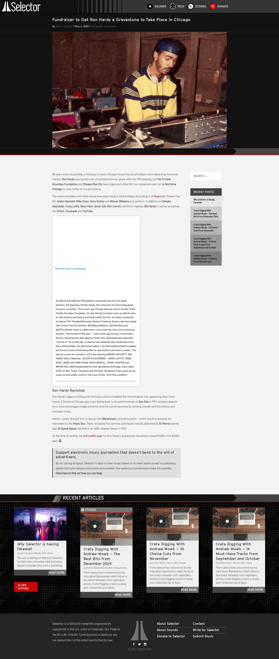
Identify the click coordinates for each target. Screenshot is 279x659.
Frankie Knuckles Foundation (89, 381)
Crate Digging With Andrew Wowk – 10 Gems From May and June (205, 258)
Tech (180, 6)
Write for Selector (206, 630)
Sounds (160, 6)
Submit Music (203, 636)
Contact (199, 624)
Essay (50, 553)
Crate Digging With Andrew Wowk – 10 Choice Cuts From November (206, 227)
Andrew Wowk (92, 568)
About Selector (168, 624)
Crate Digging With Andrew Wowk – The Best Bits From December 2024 (206, 213)
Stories (200, 6)
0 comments (108, 26)
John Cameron (64, 26)
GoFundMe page (92, 435)
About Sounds (167, 630)
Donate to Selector (171, 636)
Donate (222, 6)
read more (56, 572)
